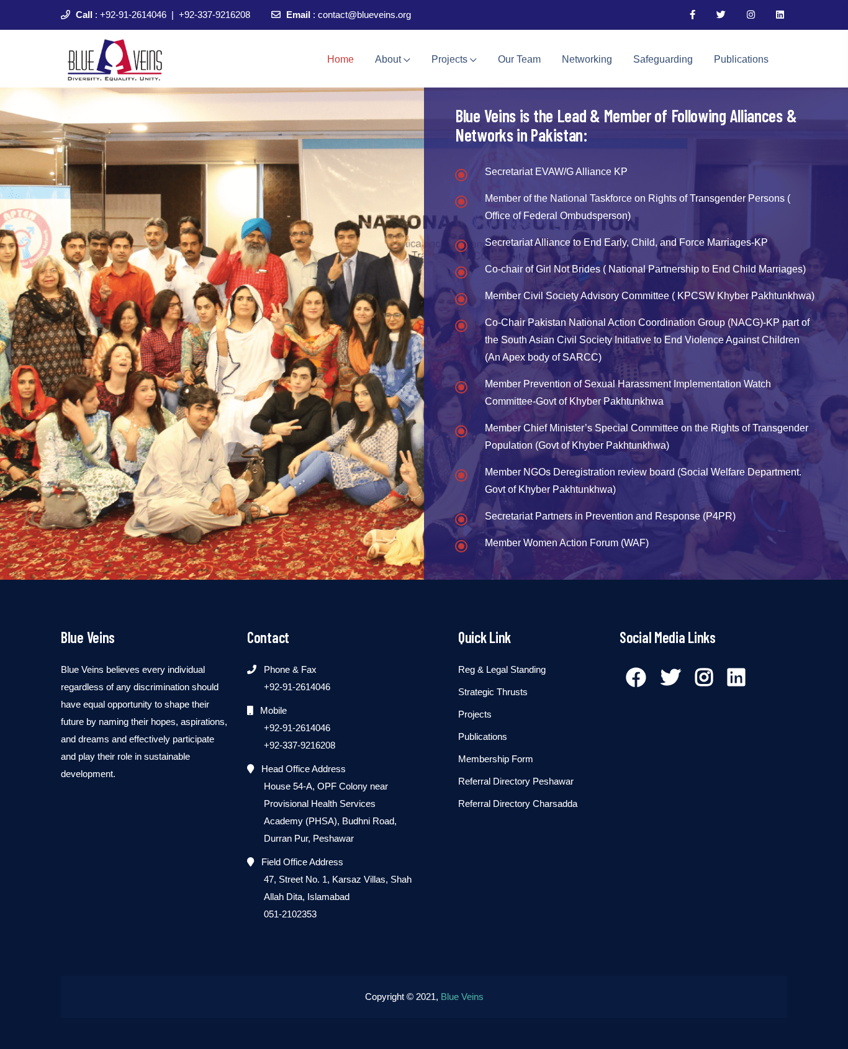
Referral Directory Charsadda (517, 803)
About (389, 59)
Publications (741, 59)
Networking (587, 59)
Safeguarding (663, 59)
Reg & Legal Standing (502, 669)
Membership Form (495, 759)
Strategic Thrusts (493, 692)
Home (340, 59)
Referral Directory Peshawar (516, 781)
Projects (450, 59)
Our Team (519, 59)
